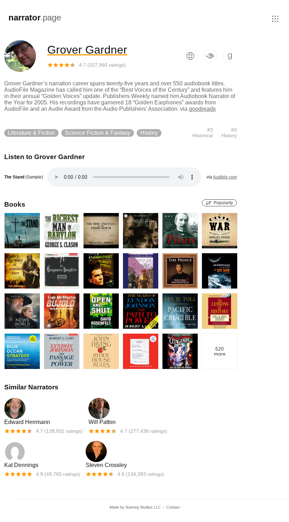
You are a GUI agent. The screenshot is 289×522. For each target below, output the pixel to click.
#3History (229, 132)
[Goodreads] (227, 56)
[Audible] (207, 56)
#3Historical (202, 132)
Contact (173, 507)
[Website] (187, 56)
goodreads (202, 109)
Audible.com (225, 177)
